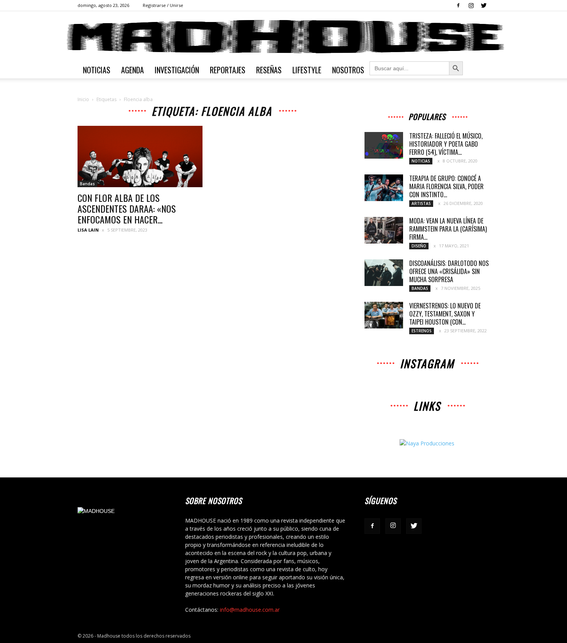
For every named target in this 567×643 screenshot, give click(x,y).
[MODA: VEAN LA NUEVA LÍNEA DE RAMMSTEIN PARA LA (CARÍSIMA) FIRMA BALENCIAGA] (383, 230)
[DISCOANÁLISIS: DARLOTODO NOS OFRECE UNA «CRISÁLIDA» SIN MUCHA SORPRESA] (383, 272)
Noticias (96, 70)
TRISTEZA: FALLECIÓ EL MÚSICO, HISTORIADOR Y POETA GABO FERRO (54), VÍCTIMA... (446, 144)
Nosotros (348, 70)
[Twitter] (483, 5)
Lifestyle (306, 70)
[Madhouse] (283, 36)
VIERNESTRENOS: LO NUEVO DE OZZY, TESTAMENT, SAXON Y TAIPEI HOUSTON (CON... (445, 314)
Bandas (87, 183)
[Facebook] (458, 5)
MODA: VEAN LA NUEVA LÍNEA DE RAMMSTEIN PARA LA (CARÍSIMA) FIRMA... (448, 229)
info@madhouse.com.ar (250, 609)
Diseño (419, 246)
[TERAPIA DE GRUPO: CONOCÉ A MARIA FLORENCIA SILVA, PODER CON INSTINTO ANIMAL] (383, 187)
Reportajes (227, 70)
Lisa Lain (88, 230)
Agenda (132, 70)
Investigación (177, 70)
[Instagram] (471, 5)
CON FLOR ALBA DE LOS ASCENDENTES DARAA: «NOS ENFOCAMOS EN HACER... (127, 208)
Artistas (421, 203)
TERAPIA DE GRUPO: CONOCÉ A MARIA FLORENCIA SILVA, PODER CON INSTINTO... (446, 186)
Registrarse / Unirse (163, 5)
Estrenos (422, 330)
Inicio (83, 99)
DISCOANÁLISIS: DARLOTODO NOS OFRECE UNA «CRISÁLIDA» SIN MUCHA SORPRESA (449, 271)
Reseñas (269, 70)
